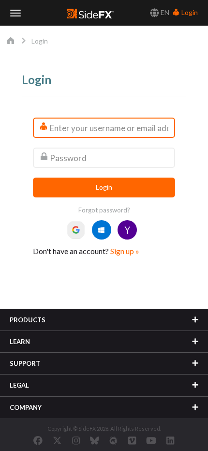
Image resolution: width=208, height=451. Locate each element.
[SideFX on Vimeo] (132, 440)
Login (189, 12)
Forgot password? (104, 210)
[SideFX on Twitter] (57, 440)
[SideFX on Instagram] (76, 440)
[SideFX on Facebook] (38, 440)
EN (164, 12)
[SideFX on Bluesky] (94, 440)
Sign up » (124, 251)
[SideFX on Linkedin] (170, 440)
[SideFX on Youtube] (151, 440)
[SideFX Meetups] (113, 440)
